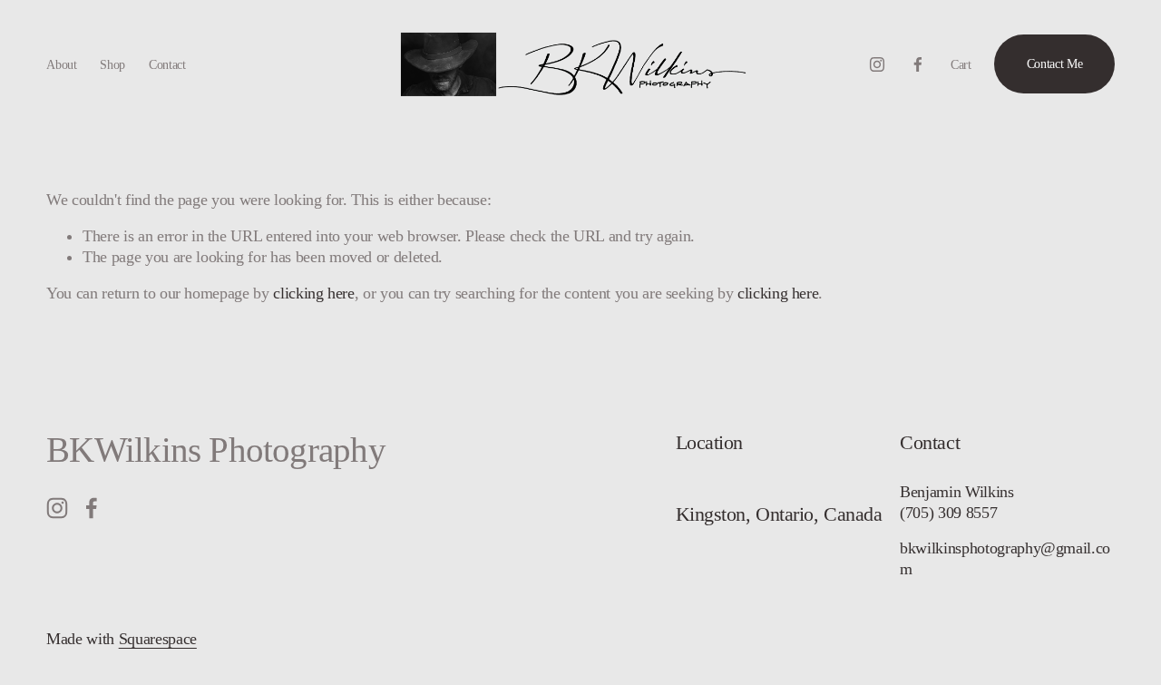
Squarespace (158, 639)
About (61, 64)
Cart (961, 64)
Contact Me (1055, 63)
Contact (167, 64)
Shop (112, 64)
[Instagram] (877, 64)
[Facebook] (918, 64)
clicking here (313, 293)
